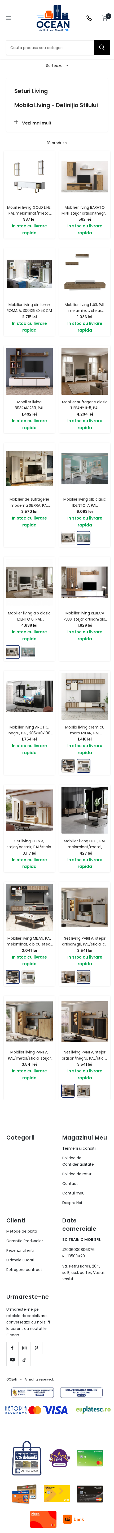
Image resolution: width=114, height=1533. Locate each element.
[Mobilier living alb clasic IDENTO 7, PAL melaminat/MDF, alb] (83, 538)
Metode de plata (21, 1231)
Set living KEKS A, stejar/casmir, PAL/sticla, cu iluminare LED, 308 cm (29, 847)
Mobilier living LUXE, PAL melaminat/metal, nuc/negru (85, 847)
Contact (70, 1183)
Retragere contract (24, 1269)
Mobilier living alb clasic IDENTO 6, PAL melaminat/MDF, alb (29, 619)
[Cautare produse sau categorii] (102, 47)
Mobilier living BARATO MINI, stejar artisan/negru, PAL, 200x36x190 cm (85, 213)
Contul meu (73, 1193)
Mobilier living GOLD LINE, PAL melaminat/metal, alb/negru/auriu (29, 213)
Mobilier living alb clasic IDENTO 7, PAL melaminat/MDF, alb (84, 505)
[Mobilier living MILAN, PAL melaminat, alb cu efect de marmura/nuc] (68, 766)
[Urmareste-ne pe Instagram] (24, 1348)
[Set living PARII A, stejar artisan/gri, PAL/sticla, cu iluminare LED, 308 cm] (83, 977)
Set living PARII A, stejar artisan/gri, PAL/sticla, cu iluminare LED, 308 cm (84, 944)
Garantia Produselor (24, 1241)
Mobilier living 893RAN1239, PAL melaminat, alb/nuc (29, 408)
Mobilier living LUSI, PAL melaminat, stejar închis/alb (85, 310)
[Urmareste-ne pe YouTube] (12, 1360)
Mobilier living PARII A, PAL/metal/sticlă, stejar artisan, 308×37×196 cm (29, 1058)
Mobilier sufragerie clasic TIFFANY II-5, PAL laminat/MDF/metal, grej (85, 408)
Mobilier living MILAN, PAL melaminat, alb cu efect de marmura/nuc (29, 944)
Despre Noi (72, 1202)
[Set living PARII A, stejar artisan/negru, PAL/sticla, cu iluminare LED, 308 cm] (68, 977)
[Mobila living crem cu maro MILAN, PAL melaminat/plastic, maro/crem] (83, 766)
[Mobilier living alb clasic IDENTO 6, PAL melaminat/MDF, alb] (68, 538)
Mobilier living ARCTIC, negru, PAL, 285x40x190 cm (29, 733)
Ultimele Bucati (20, 1260)
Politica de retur (76, 1174)
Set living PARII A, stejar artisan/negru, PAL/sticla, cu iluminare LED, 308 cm (85, 1058)
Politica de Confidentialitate (78, 1161)
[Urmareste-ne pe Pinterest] (36, 1348)
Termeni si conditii (79, 1148)
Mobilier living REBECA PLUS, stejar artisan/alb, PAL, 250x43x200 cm (85, 619)
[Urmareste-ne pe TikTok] (24, 1360)
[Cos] (105, 18)
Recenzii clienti (20, 1250)
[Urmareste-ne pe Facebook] (12, 1348)
